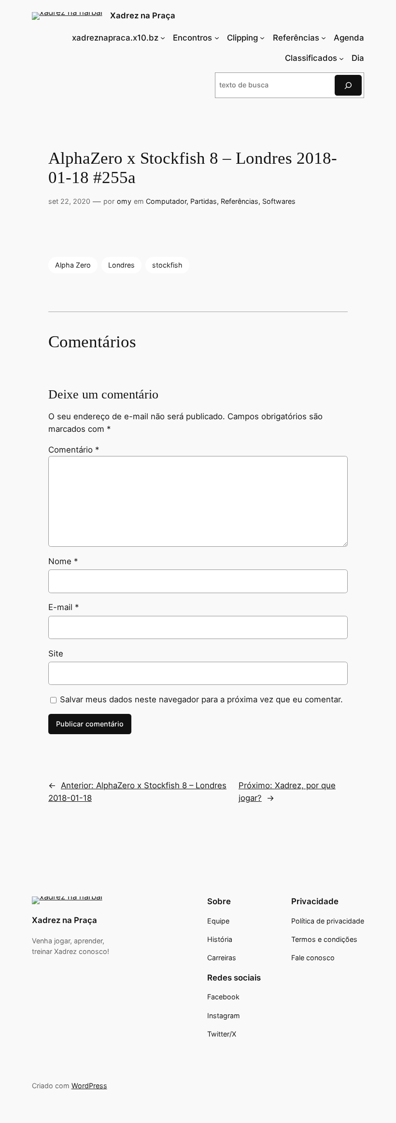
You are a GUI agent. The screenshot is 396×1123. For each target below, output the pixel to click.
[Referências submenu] (323, 37)
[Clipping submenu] (262, 37)
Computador (166, 201)
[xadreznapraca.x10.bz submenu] (162, 37)
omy (124, 201)
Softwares (279, 201)
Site (55, 653)
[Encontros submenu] (216, 37)
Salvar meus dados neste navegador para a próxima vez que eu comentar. (201, 699)
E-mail (63, 607)
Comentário (73, 450)
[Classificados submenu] (341, 58)
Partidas (203, 201)
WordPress (89, 1085)
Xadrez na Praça (142, 15)
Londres (121, 265)
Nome (63, 561)
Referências (239, 201)
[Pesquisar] (348, 85)
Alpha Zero (73, 265)
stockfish (167, 265)
